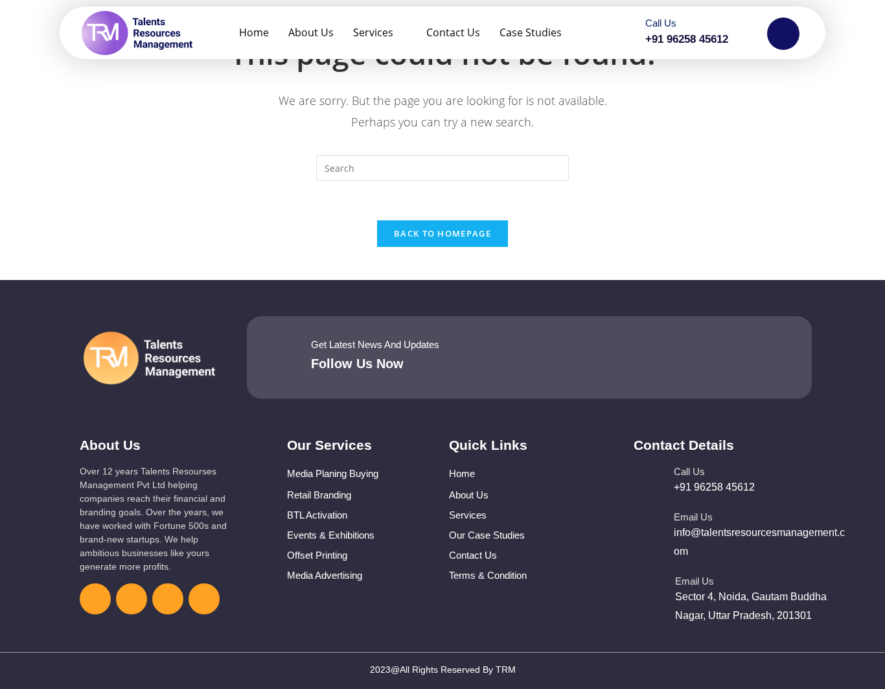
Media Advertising (324, 575)
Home (254, 32)
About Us (311, 32)
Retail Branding (319, 494)
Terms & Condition (488, 575)
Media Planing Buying (332, 473)
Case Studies (531, 32)
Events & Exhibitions (330, 535)
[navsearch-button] (783, 34)
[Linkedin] (167, 598)
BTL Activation (317, 514)
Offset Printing (317, 555)
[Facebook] (95, 598)
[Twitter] (131, 598)
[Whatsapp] (204, 598)
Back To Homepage (442, 233)
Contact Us (453, 32)
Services (373, 32)
